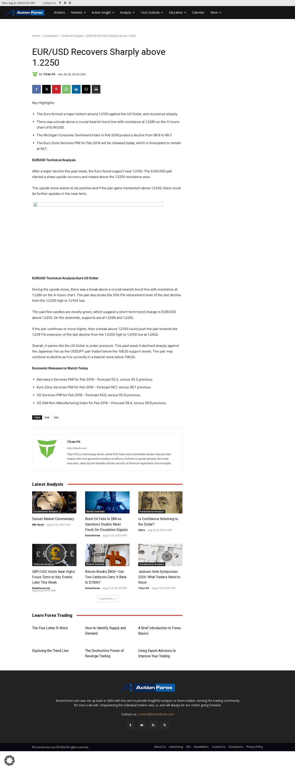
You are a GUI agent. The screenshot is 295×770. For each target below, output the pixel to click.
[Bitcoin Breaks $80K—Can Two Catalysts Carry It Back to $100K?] (107, 555)
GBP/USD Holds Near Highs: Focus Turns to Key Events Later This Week (53, 577)
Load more (106, 598)
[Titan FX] (35, 74)
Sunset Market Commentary (53, 519)
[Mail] (142, 725)
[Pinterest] (56, 89)
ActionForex (92, 535)
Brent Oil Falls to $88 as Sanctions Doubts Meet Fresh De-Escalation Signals (106, 524)
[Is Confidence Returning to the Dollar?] (160, 502)
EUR (47, 417)
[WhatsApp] (66, 89)
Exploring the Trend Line (50, 651)
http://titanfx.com (77, 448)
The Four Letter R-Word (50, 628)
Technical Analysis (72, 36)
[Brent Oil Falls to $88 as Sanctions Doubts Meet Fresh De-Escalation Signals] (107, 502)
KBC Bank (38, 524)
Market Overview (95, 511)
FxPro (141, 530)
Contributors (50, 36)
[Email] (86, 89)
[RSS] (65, 3)
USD (56, 417)
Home (36, 36)
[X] (70, 3)
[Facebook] (60, 3)
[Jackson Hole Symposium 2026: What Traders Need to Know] (160, 555)
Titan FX (49, 74)
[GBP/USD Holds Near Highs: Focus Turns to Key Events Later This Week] (54, 555)
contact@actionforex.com (156, 714)
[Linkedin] (76, 89)
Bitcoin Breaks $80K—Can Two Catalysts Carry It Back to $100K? (106, 577)
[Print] (96, 89)
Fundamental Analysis (45, 511)
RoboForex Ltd (41, 588)
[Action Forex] (25, 12)
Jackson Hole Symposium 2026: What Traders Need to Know (159, 577)
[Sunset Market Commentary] (54, 502)
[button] (9, 760)
